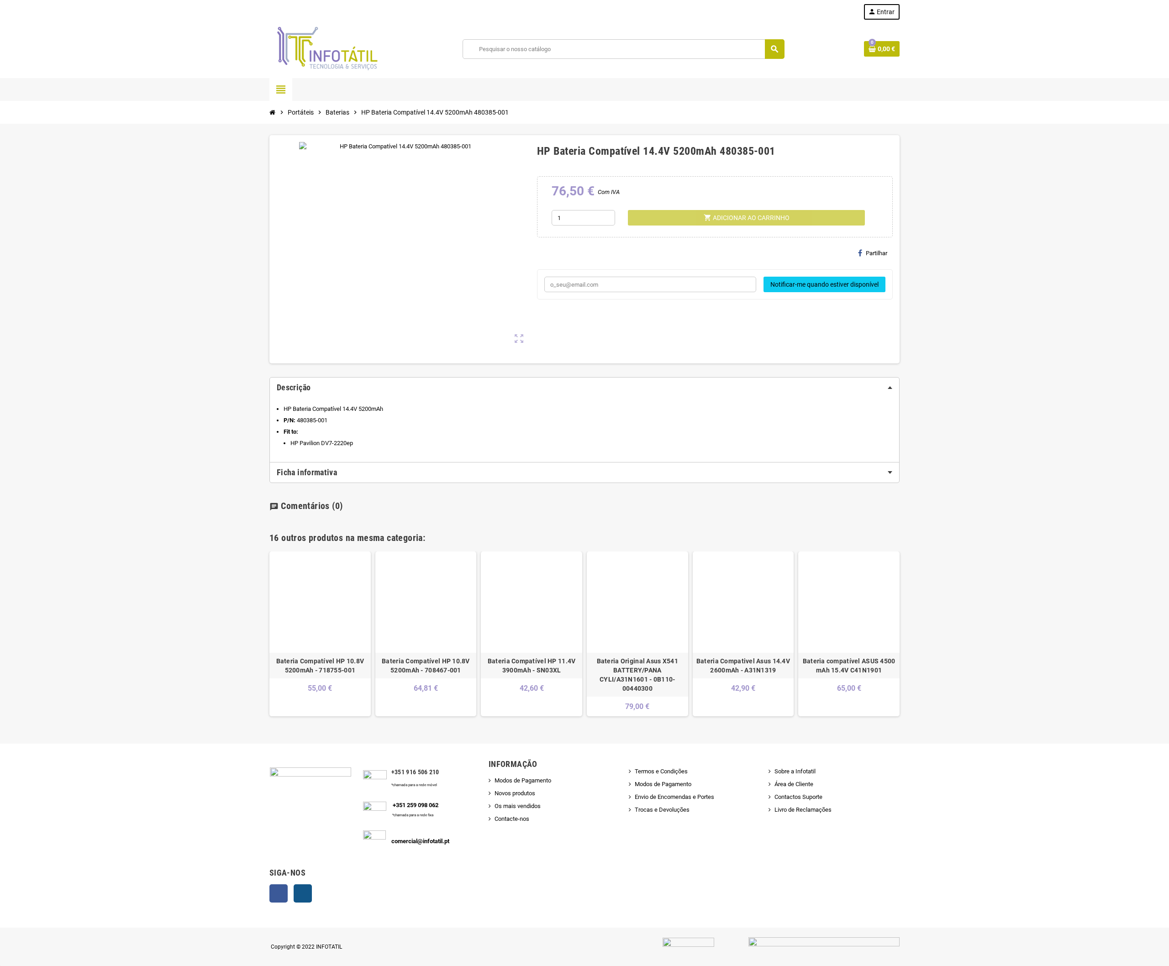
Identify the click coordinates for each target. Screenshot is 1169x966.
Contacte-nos (512, 818)
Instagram (303, 893)
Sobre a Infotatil (795, 771)
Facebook (278, 893)
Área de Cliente (793, 784)
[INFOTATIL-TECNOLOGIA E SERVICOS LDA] (326, 48)
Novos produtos (515, 793)
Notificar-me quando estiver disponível (824, 284)
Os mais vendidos (518, 806)
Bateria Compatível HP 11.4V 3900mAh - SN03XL (532, 665)
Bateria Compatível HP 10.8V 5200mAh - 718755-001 (320, 665)
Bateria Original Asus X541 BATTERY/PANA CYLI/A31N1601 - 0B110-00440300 (637, 674)
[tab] (584, 388)
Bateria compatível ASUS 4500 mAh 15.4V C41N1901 (849, 665)
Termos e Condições (661, 771)
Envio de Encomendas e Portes (674, 796)
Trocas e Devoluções (662, 809)
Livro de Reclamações (803, 809)
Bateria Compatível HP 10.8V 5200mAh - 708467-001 (426, 665)
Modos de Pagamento (523, 780)
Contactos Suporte (798, 796)
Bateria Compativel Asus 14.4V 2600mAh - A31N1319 (743, 665)
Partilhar (876, 253)
